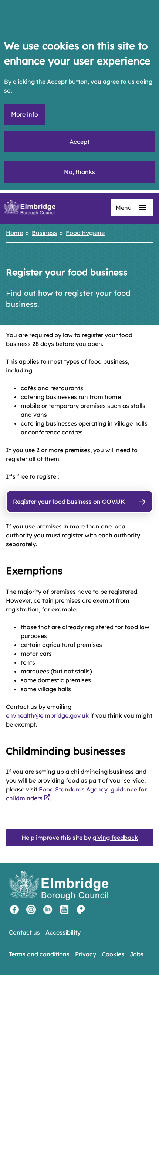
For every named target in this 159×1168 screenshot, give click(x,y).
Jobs (136, 954)
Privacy (85, 954)
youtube (64, 909)
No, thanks (79, 172)
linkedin (47, 909)
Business (44, 232)
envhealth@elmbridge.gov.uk (47, 715)
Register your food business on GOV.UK (69, 501)
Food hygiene (85, 232)
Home (14, 232)
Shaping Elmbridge (81, 909)
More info (24, 114)
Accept (79, 141)
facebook (14, 909)
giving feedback (115, 837)
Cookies (113, 954)
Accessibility (63, 932)
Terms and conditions (39, 954)
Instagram (31, 909)
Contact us (24, 932)
